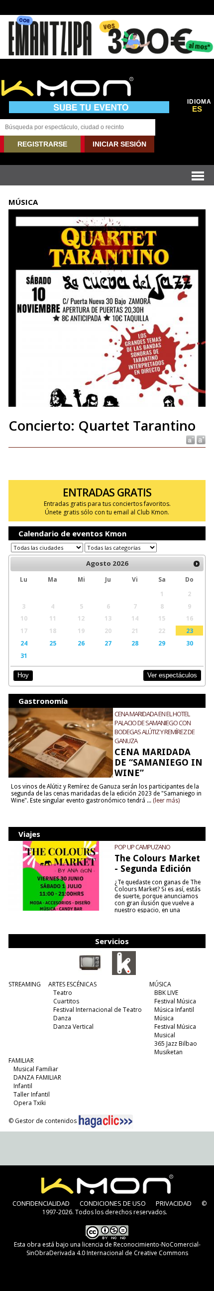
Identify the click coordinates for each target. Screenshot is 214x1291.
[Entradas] (124, 973)
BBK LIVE (166, 992)
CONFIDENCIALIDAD (41, 1203)
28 (134, 643)
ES (197, 109)
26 (81, 643)
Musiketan (168, 1052)
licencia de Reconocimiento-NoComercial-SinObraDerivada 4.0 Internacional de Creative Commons (113, 1248)
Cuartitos (66, 1001)
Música (164, 1018)
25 (52, 643)
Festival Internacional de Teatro (97, 1009)
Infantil (22, 1086)
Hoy (23, 675)
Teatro (62, 992)
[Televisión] (90, 973)
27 (108, 643)
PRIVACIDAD (174, 1203)
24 (23, 643)
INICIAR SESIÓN (119, 144)
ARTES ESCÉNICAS (72, 984)
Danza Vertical (73, 1026)
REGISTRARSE (42, 144)
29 (161, 643)
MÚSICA (160, 984)
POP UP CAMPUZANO (142, 846)
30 (189, 643)
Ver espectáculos (172, 675)
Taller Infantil (31, 1094)
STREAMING (24, 984)
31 (23, 655)
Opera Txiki (29, 1103)
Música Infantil (174, 1009)
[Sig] (197, 564)
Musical (164, 1035)
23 (189, 631)
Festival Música (175, 1001)
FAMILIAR (21, 1060)
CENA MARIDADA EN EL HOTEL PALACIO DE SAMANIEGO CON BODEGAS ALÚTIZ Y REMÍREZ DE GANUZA (154, 727)
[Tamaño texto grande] (200, 439)
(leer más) (166, 800)
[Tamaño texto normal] (190, 439)
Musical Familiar (35, 1069)
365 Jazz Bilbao (175, 1043)
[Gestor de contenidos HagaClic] (105, 1122)
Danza (62, 1018)
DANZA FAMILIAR (37, 1077)
